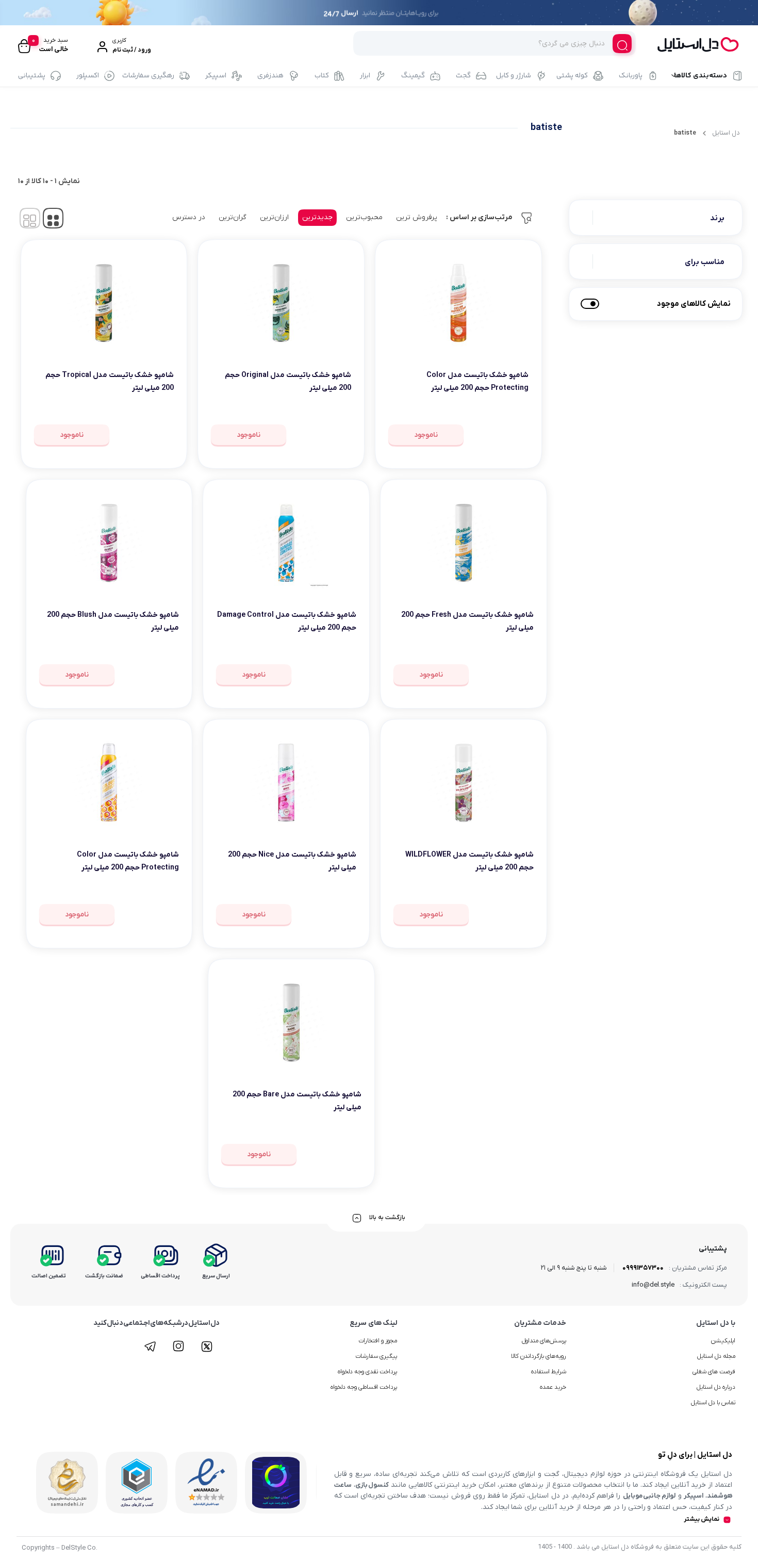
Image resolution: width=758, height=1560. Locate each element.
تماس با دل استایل (713, 1403)
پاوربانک (630, 75)
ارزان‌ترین (274, 217)
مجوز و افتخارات (377, 1341)
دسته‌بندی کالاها (700, 75)
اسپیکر (215, 75)
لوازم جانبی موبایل (649, 1495)
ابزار (365, 75)
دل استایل (726, 132)
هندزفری (270, 75)
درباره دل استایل (716, 1387)
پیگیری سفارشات (376, 1356)
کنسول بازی (372, 1485)
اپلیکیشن (723, 1341)
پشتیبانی (31, 75)
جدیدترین (317, 217)
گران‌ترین (232, 217)
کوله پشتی (572, 75)
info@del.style (653, 1284)
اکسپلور (87, 75)
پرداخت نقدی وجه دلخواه (367, 1372)
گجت (463, 75)
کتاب (322, 75)
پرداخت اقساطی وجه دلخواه (364, 1387)
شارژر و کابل (513, 75)
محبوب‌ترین (364, 217)
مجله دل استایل (716, 1356)
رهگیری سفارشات (148, 75)
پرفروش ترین (416, 217)
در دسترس (188, 217)
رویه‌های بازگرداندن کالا (538, 1356)
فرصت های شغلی (714, 1372)
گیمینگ (413, 75)
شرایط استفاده (548, 1372)
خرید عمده (553, 1387)
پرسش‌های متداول (544, 1341)
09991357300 (643, 1267)
